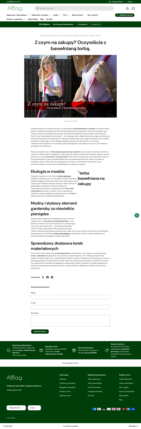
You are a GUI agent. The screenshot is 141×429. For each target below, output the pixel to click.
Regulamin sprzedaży (68, 387)
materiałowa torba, (70, 36)
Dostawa (63, 379)
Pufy (65, 15)
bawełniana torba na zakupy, (51, 36)
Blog (42, 19)
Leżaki (55, 15)
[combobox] (74, 8)
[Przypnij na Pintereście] (52, 277)
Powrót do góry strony (70, 363)
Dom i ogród (92, 15)
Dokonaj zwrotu (65, 395)
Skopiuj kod (96, 24)
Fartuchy (91, 395)
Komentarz (35, 313)
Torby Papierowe (125, 379)
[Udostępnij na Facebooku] (47, 277)
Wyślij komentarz (40, 331)
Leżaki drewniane (94, 387)
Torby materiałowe (95, 383)
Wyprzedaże (33, 19)
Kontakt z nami (65, 391)
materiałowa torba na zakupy (89, 36)
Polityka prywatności (67, 383)
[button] (136, 215)
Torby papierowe (94, 379)
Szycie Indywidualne (126, 391)
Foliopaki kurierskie (95, 391)
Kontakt (49, 19)
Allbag (13, 418)
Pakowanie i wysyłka (40, 15)
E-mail (33, 303)
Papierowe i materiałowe (17, 15)
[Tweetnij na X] (43, 277)
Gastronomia (77, 15)
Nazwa (33, 293)
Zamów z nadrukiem (15, 19)
